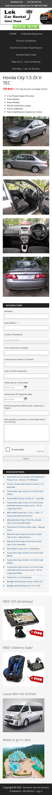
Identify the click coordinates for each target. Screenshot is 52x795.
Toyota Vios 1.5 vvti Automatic (19, 577)
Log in (39, 791)
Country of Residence (13, 334)
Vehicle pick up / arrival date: (16, 382)
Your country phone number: (16, 348)
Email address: (11, 323)
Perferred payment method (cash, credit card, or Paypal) (24, 407)
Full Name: (8, 311)
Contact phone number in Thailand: (19, 359)
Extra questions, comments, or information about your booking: (24, 420)
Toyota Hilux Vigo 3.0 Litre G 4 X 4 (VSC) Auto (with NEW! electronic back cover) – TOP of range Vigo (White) (25, 570)
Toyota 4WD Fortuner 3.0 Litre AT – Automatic (25, 498)
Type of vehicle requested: (15, 371)
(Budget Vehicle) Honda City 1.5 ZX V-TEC (23, 585)
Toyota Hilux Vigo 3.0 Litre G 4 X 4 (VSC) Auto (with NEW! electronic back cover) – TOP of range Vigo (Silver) (25, 505)
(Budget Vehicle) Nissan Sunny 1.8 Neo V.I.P (25, 581)
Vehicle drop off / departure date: (18, 394)
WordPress (28, 791)
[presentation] (25, 449)
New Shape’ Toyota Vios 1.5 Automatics (23, 548)
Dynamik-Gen (30, 787)
